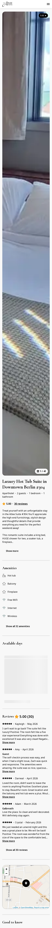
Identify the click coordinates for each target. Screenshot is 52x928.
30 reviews (21, 503)
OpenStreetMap (27, 907)
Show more (8, 742)
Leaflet (15, 907)
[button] (30, 891)
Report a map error (41, 907)
